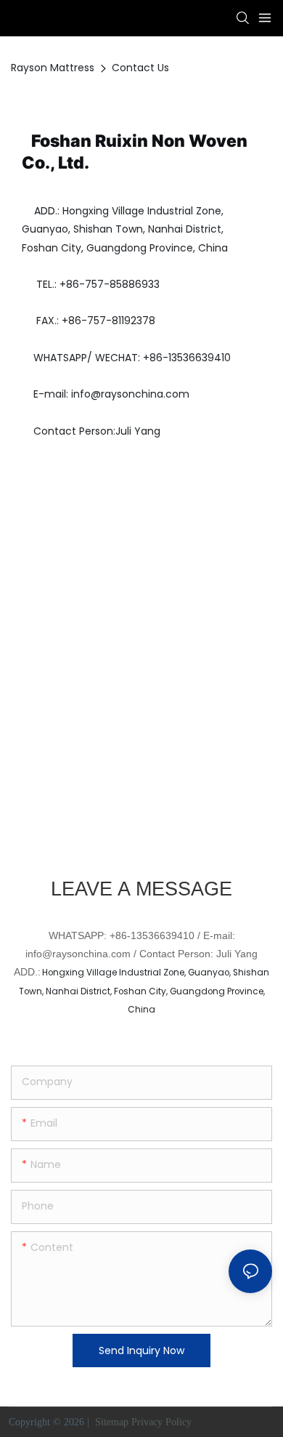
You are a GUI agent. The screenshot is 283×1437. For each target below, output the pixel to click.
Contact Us (140, 67)
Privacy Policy (161, 1422)
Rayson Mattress (52, 67)
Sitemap (110, 1422)
